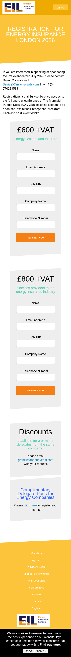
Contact (36, 601)
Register (36, 608)
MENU (60, 7)
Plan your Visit (36, 580)
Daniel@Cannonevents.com (21, 84)
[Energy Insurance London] (35, 620)
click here (30, 505)
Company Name (35, 201)
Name (35, 150)
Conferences (36, 587)
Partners (36, 594)
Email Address (35, 167)
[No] (66, 643)
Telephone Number (35, 218)
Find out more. (50, 644)
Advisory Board (37, 566)
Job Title (35, 184)
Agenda (36, 560)
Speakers (36, 553)
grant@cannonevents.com (35, 460)
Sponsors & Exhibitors (37, 573)
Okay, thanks (35, 650)
